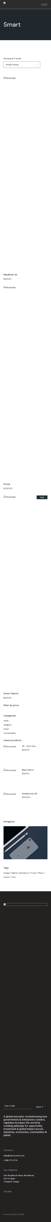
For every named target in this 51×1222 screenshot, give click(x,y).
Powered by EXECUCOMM (14, 1214)
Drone (7, 484)
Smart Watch (11, 693)
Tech (13, 877)
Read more (25, 593)
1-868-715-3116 (10, 1160)
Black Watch (28, 770)
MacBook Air (10, 274)
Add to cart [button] (25, 174)
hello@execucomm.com (14, 1155)
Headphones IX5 (29, 793)
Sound (6, 877)
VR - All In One (29, 746)
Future (34, 873)
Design (7, 873)
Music (41, 873)
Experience (24, 873)
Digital (14, 873)
